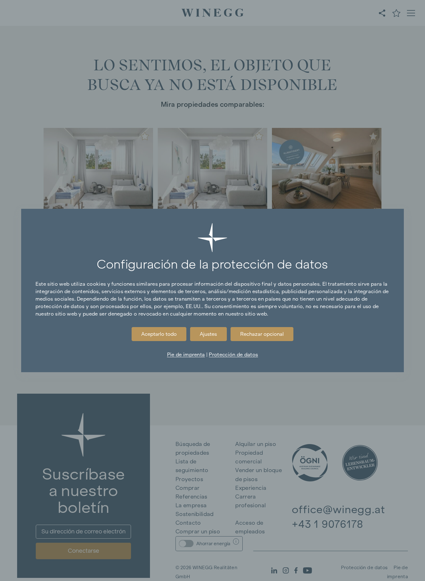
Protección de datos (233, 354)
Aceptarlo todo (159, 334)
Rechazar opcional (262, 334)
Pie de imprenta (186, 354)
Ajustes (208, 334)
